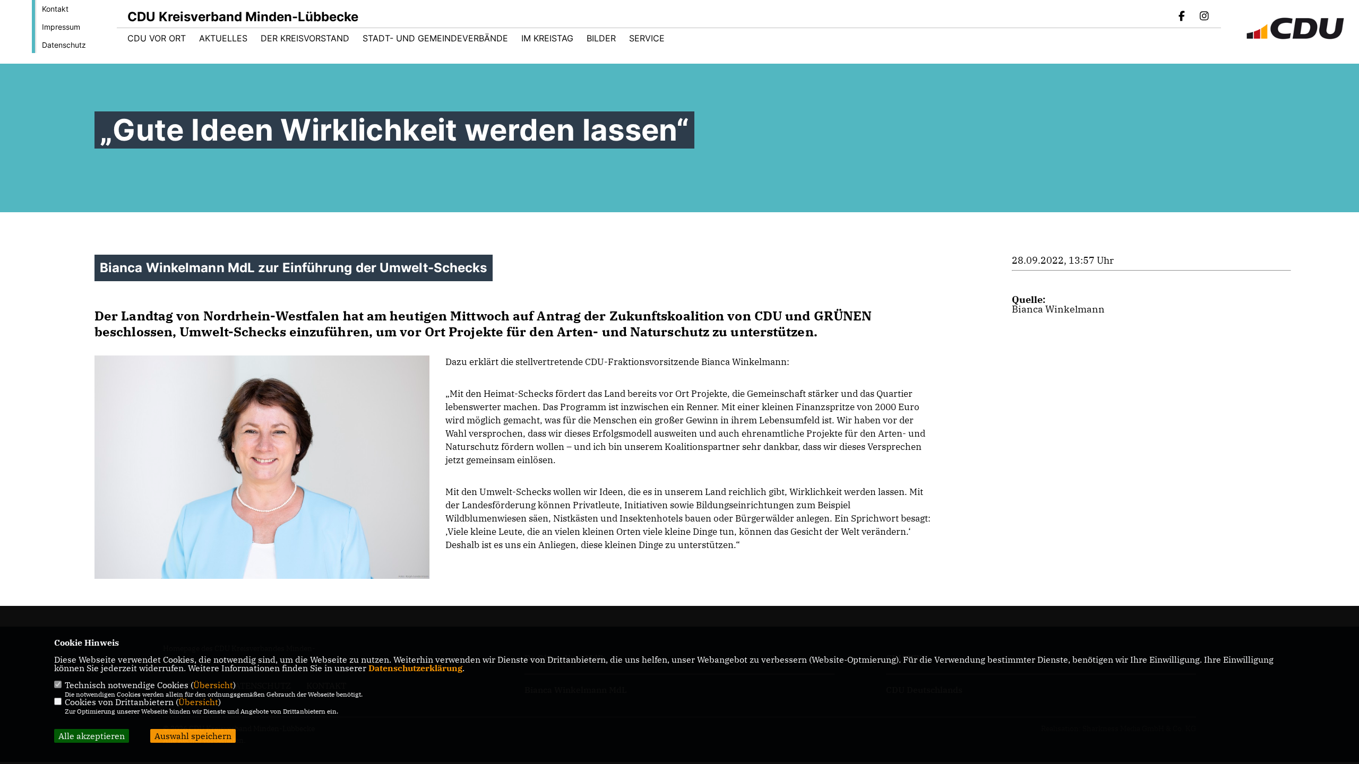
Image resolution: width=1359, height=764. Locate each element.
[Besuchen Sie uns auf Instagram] (1204, 17)
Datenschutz (64, 44)
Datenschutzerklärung (415, 668)
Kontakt (55, 8)
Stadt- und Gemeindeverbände (435, 38)
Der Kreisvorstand (305, 38)
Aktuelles (223, 38)
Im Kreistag (547, 38)
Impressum (61, 26)
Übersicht (213, 685)
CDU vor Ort (156, 38)
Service (647, 38)
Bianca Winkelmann (1058, 309)
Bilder (601, 38)
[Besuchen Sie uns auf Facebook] (1182, 17)
